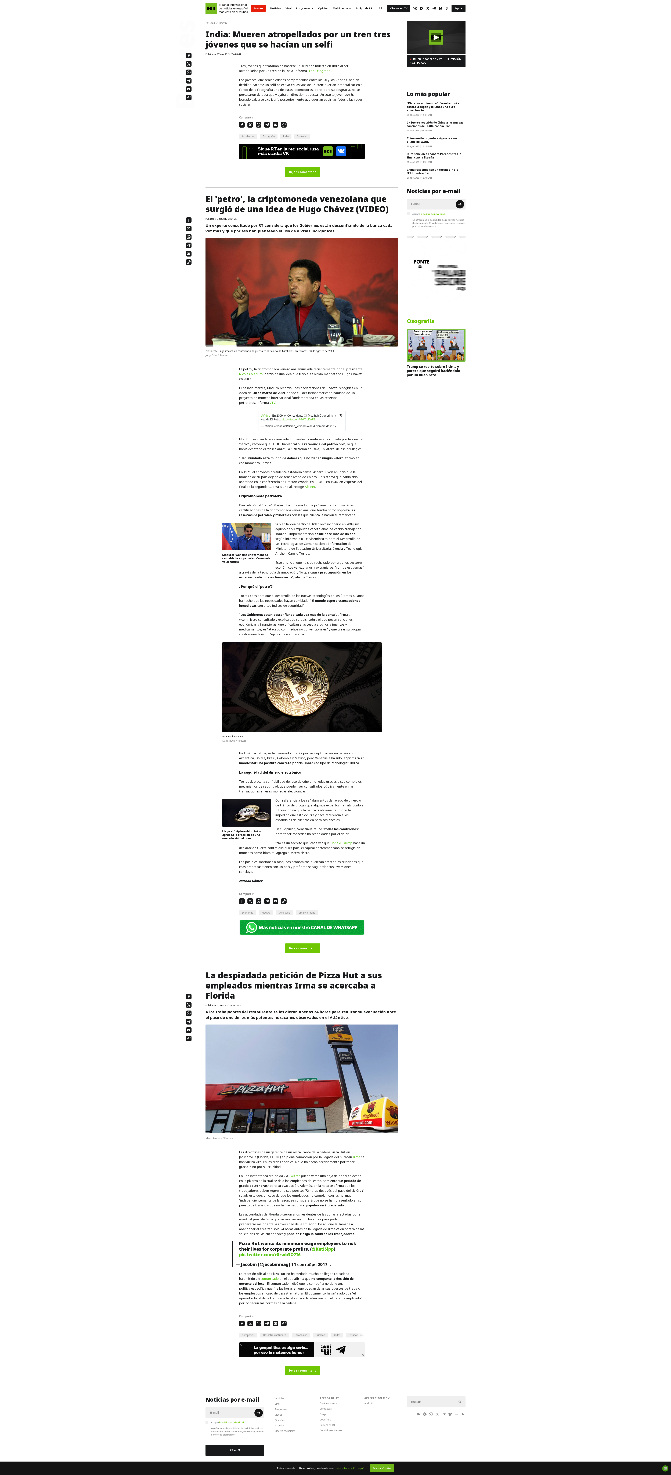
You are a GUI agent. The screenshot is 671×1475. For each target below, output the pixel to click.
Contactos (326, 1409)
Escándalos (300, 1335)
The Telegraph (319, 70)
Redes (336, 1335)
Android (368, 1403)
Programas (303, 8)
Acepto (429, 213)
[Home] (211, 8)
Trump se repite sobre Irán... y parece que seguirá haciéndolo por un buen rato (433, 371)
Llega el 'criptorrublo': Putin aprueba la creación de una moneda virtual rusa (241, 834)
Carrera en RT (327, 1425)
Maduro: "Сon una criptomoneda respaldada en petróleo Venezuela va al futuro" (246, 558)
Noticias (275, 8)
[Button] (381, 8)
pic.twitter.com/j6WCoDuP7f (299, 419)
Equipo (323, 1414)
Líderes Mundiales (285, 1431)
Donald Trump (341, 843)
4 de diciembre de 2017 (321, 426)
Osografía (421, 321)
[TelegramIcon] (434, 8)
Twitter (294, 1176)
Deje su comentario (302, 172)
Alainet (310, 486)
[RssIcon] (463, 1414)
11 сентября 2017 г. (311, 1264)
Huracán (320, 1335)
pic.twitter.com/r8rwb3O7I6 (270, 1255)
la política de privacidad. (433, 214)
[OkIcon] (446, 8)
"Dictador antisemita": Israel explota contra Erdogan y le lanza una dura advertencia (433, 106)
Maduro (266, 912)
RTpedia (279, 1425)
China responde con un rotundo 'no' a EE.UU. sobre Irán (432, 171)
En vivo (258, 8)
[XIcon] (428, 8)
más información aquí (350, 1468)
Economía (247, 912)
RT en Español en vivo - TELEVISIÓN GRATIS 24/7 (435, 61)
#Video (265, 415)
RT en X (235, 1450)
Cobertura (325, 1419)
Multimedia (340, 8)
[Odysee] (431, 1414)
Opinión (323, 8)
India (286, 136)
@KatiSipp (323, 1249)
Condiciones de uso (331, 1430)
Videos (278, 1414)
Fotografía (269, 136)
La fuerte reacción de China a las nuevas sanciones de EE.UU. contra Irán (435, 124)
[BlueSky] (440, 8)
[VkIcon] (415, 8)
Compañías (248, 1335)
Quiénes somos (328, 1403)
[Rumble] (421, 8)
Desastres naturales (274, 1335)
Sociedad (302, 136)
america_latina (307, 912)
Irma (356, 1157)
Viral (288, 8)
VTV (272, 402)
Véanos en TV (398, 8)
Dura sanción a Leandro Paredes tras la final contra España (434, 156)
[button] (436, 37)
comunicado (270, 1278)
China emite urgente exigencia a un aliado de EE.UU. (432, 140)
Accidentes (248, 136)
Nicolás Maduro (251, 374)
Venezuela (284, 912)
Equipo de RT (363, 8)
